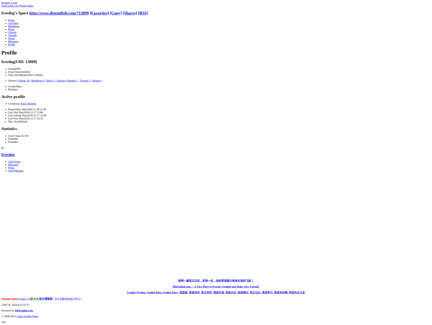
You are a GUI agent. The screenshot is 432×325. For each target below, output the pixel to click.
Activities (13, 23)
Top (3, 322)
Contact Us (24, 298)
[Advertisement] (216, 225)
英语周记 (243, 292)
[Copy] (116, 13)
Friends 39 (23, 80)
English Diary (170, 292)
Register (5, 2)
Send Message (15, 170)
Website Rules (9, 298)
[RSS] (143, 13)
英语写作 (194, 292)
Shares (11, 38)
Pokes (11, 167)
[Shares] (130, 13)
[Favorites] (99, 13)
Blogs (11, 29)
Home (11, 20)
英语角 (184, 292)
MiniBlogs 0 (38, 80)
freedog (8, 154)
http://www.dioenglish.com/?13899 (59, 13)
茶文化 (34, 298)
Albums (12, 32)
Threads (12, 35)
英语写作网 (281, 292)
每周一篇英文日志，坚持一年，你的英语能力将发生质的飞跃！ (216, 280)
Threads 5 (85, 80)
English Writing (136, 292)
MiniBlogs (13, 26)
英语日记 (230, 292)
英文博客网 (45, 298)
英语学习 (267, 292)
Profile (11, 44)
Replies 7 (73, 80)
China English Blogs (27, 316)
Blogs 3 (50, 80)
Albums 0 (61, 80)
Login (14, 2)
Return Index (26, 5)
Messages (13, 41)
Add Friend (14, 161)
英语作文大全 (297, 292)
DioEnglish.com (10, 5)
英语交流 (218, 292)
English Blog (154, 292)
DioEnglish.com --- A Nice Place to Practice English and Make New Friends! (216, 286)
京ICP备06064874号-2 (67, 298)
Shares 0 (96, 80)
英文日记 (255, 292)
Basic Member (28, 103)
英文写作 (206, 292)
